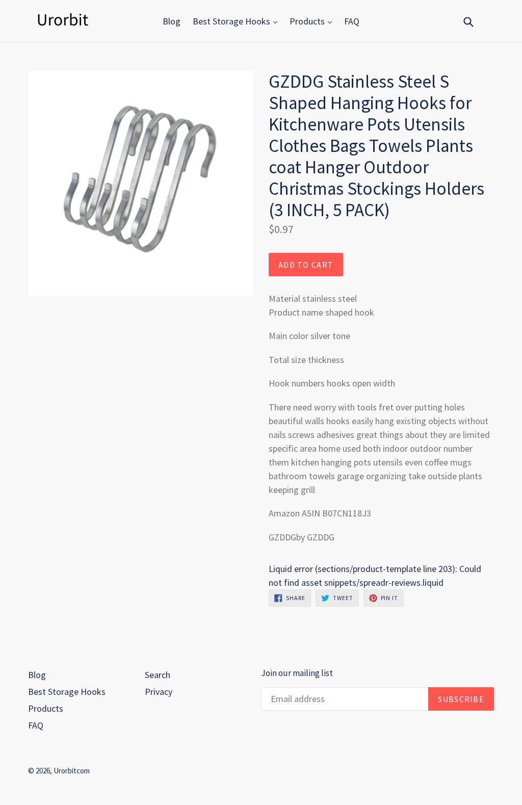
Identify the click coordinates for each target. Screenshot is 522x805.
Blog (171, 21)
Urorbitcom (72, 770)
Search (157, 675)
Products (308, 21)
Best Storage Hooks (232, 21)
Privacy (158, 691)
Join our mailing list (297, 673)
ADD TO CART (305, 264)
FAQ (351, 21)
